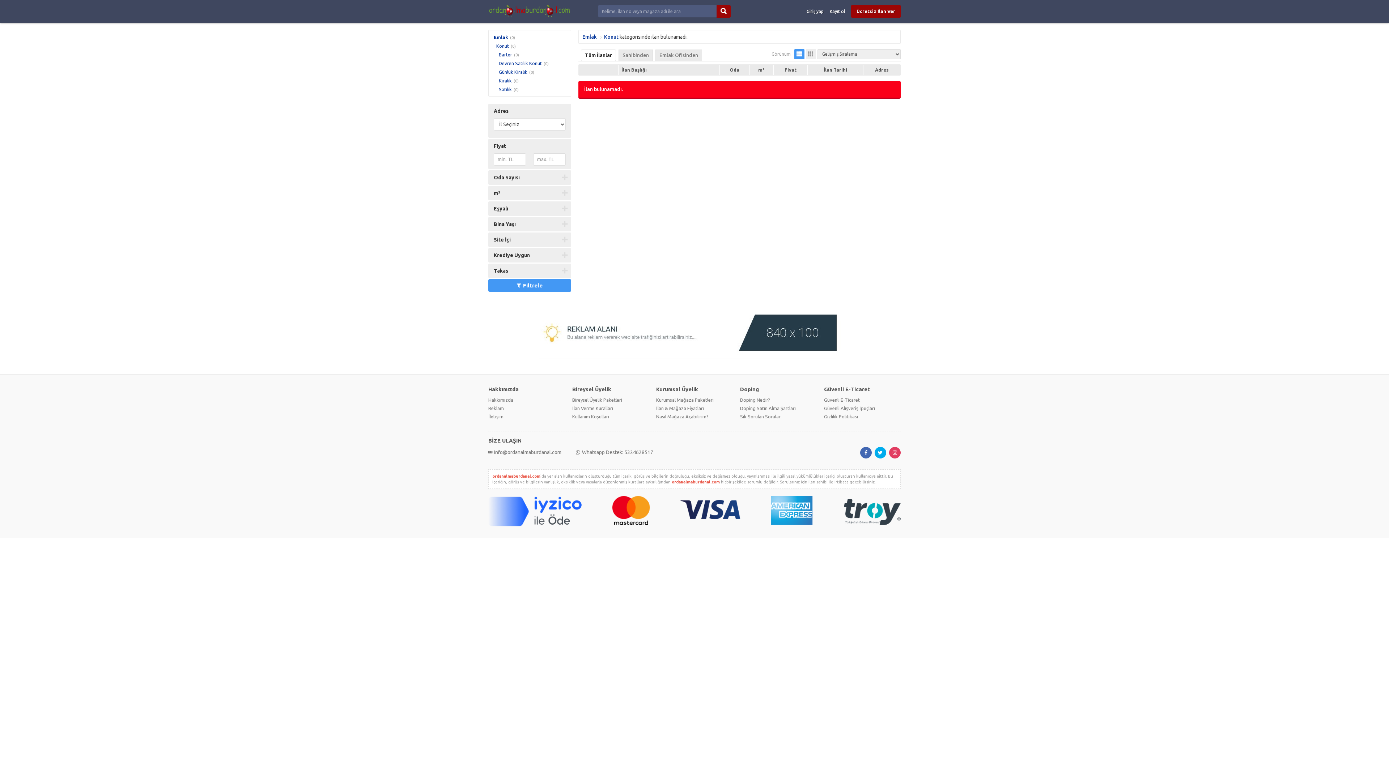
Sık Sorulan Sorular (760, 416)
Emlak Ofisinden (678, 55)
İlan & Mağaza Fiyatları (680, 408)
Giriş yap (815, 11)
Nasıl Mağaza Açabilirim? (682, 416)
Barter (505, 54)
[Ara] (724, 11)
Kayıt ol (837, 11)
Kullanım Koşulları (590, 416)
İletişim (496, 416)
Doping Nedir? (755, 399)
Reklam (496, 408)
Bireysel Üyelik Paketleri (597, 399)
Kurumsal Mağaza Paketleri (685, 399)
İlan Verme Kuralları (592, 408)
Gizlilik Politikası (841, 416)
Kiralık (505, 80)
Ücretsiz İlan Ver (876, 11)
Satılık (505, 89)
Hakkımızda (500, 399)
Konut (502, 45)
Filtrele (533, 285)
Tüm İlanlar (598, 55)
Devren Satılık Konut (520, 63)
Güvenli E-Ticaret (842, 399)
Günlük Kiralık (513, 71)
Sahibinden (636, 55)
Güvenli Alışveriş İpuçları (849, 408)
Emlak (501, 37)
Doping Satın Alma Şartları (768, 408)
